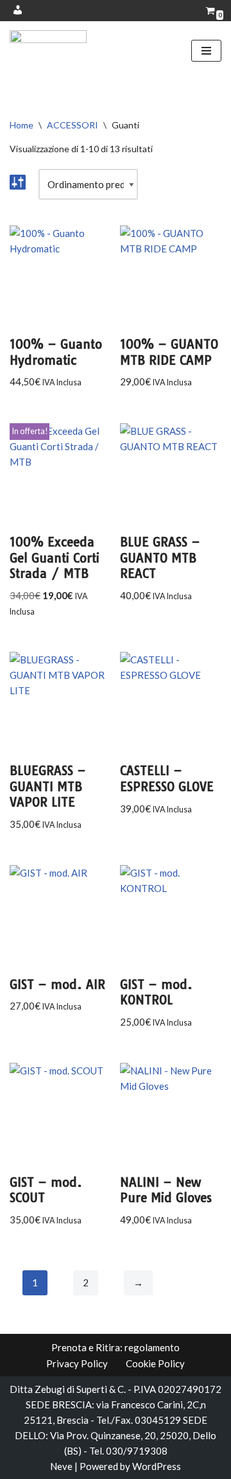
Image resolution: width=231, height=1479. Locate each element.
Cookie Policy (155, 1363)
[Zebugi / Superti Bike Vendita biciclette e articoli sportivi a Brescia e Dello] (48, 50)
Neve (61, 1466)
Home (21, 124)
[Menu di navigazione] (206, 51)
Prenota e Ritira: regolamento (115, 1347)
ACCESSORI (72, 124)
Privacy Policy (77, 1363)
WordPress (156, 1466)
